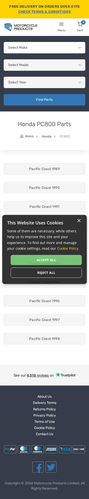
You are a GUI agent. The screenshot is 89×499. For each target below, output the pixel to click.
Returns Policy (44, 409)
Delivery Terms (44, 403)
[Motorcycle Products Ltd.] (20, 27)
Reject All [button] (46, 272)
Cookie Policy (44, 428)
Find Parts (44, 100)
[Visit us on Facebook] (38, 467)
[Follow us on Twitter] (51, 467)
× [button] (79, 221)
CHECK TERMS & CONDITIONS (44, 12)
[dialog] (44, 249)
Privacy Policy (44, 415)
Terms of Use (44, 422)
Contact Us (44, 434)
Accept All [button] (46, 260)
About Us (44, 396)
